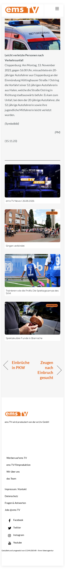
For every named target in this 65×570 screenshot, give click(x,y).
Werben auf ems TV (16, 457)
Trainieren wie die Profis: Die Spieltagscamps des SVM (32, 292)
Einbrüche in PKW (21, 365)
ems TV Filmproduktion (18, 464)
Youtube (17, 542)
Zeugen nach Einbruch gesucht (43, 370)
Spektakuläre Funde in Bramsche (24, 338)
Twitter (17, 527)
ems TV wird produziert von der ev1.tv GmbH (27, 422)
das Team (11, 478)
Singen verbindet (15, 245)
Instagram (18, 535)
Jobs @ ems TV (12, 509)
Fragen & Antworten (15, 502)
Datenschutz (11, 496)
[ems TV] (22, 12)
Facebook (18, 519)
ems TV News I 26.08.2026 (20, 201)
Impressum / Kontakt (16, 489)
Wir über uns (13, 471)
